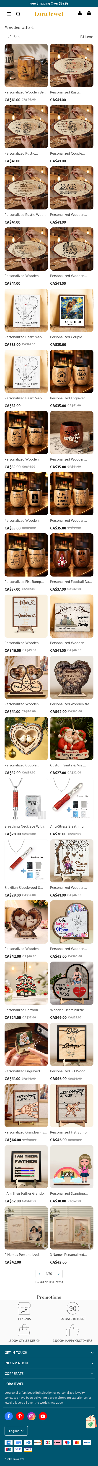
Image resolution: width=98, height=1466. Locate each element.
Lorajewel (18, 1459)
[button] (9, 13)
